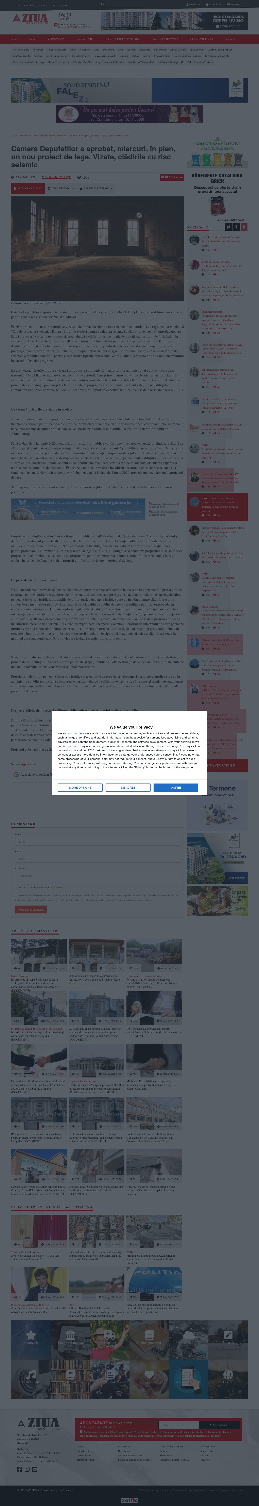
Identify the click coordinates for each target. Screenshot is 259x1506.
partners (78, 733)
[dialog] (129, 753)
